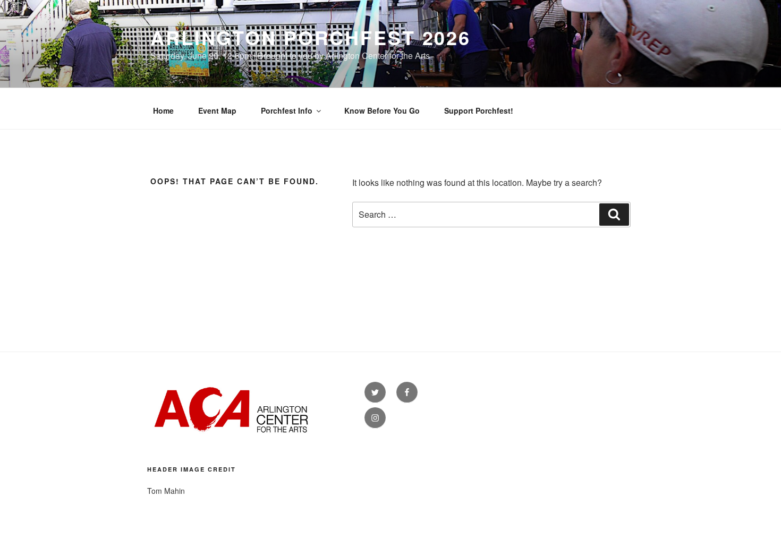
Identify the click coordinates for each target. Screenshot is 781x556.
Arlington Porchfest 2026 (310, 37)
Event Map (217, 110)
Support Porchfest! (478, 110)
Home (163, 110)
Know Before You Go (382, 110)
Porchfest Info (286, 110)
